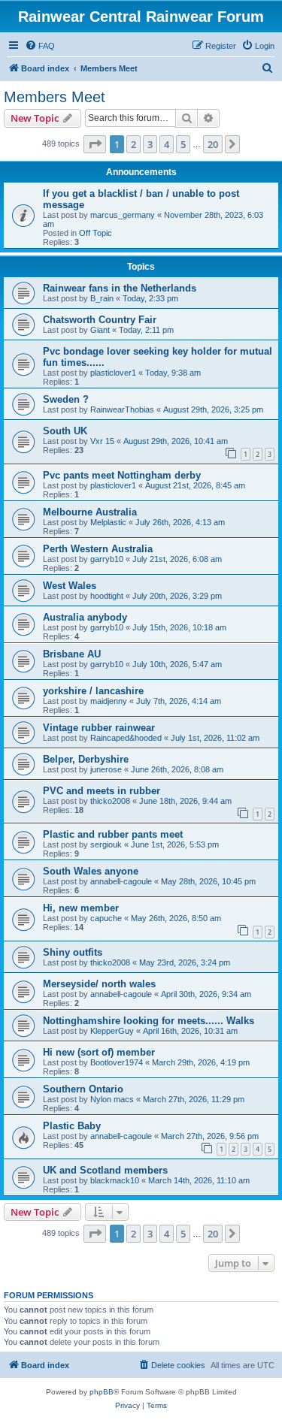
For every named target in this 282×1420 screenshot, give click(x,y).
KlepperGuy (112, 1030)
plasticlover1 (113, 372)
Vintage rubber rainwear (99, 727)
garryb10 (106, 558)
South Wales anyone (90, 871)
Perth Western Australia (98, 548)
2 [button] (133, 144)
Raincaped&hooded (126, 737)
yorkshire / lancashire (93, 690)
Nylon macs (112, 1099)
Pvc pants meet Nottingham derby (122, 475)
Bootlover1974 (116, 1062)
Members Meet (54, 97)
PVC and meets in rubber (101, 790)
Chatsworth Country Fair (99, 319)
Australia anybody (85, 617)
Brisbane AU (72, 654)
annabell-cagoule (121, 881)
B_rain (102, 298)
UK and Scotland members (105, 1170)
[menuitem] (40, 46)
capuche (106, 918)
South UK (65, 431)
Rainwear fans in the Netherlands (119, 288)
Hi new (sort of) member (99, 1052)
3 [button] (150, 144)
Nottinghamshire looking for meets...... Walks (148, 1020)
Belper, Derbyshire (86, 759)
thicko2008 (110, 800)
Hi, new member (81, 908)
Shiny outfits (72, 952)
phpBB (101, 1392)
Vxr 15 (102, 441)
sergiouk (106, 844)
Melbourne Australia (90, 512)
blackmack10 (114, 1180)
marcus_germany (122, 214)
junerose (106, 769)
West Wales (69, 585)
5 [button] (183, 144)
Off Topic (95, 232)
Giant (100, 329)
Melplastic (108, 522)
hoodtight (106, 595)
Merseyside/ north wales (99, 983)
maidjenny (108, 700)
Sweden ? (66, 399)
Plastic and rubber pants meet (113, 834)
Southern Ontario (83, 1089)
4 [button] (166, 144)
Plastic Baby (72, 1125)
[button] (94, 144)
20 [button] (213, 144)
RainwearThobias (122, 409)
